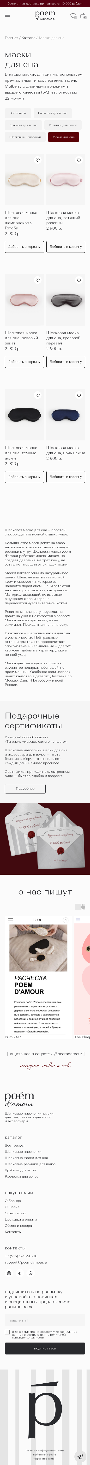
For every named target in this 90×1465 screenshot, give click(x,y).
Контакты (13, 1231)
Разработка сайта (43, 1458)
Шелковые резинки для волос (30, 1164)
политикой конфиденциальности (39, 1336)
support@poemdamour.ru (26, 1262)
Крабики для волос (21, 1170)
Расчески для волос (21, 1176)
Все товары (14, 1145)
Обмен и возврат (19, 1225)
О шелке (12, 1207)
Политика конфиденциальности (44, 1450)
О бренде (13, 1200)
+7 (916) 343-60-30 (21, 1256)
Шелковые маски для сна (26, 1157)
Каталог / (29, 37)
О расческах (15, 1213)
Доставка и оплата (21, 1219)
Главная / (13, 37)
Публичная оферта (44, 1454)
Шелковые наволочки (23, 1151)
